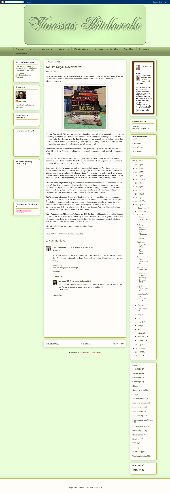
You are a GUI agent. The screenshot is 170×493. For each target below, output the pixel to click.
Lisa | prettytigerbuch (61, 247)
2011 (137, 356)
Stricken (135, 439)
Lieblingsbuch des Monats (41, 49)
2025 (137, 168)
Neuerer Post (52, 344)
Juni (140, 322)
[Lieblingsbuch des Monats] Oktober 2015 (142, 277)
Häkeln (135, 386)
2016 (137, 201)
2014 (137, 345)
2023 (137, 176)
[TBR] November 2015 (142, 288)
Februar (141, 336)
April (140, 329)
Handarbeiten (138, 390)
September (142, 309)
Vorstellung (137, 452)
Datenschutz (21, 53)
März (140, 333)
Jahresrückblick (138, 399)
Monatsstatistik (138, 426)
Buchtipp (136, 377)
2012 (137, 352)
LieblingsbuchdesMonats (142, 420)
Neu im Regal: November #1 (142, 260)
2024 (137, 172)
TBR (134, 443)
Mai (139, 325)
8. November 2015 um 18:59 (82, 247)
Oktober (141, 305)
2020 (137, 187)
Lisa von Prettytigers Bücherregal (65, 268)
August (141, 315)
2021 (137, 183)
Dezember (142, 208)
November (142, 211)
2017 (137, 197)
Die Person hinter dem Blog (106, 49)
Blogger (99, 488)
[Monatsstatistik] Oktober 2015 (142, 297)
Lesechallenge (138, 407)
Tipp (134, 447)
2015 (137, 205)
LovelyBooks (137, 147)
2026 (137, 165)
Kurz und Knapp (139, 403)
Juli (139, 318)
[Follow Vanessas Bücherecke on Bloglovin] (23, 212)
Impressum (144, 49)
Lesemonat (137, 411)
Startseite (20, 49)
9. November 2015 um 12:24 (81, 281)
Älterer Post (118, 344)
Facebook (136, 143)
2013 (137, 348)
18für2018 (136, 369)
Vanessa (62, 281)
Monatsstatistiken (81, 49)
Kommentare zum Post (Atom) (89, 352)
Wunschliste (129, 49)
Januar (141, 340)
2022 (137, 179)
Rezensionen (63, 49)
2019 (137, 190)
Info (134, 394)
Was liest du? (138, 151)
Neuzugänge (137, 435)
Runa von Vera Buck (142, 268)
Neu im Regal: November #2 (142, 218)
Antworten (56, 271)
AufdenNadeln (138, 373)
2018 (137, 194)
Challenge (136, 382)
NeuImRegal (137, 430)
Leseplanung (137, 416)
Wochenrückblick (139, 456)
